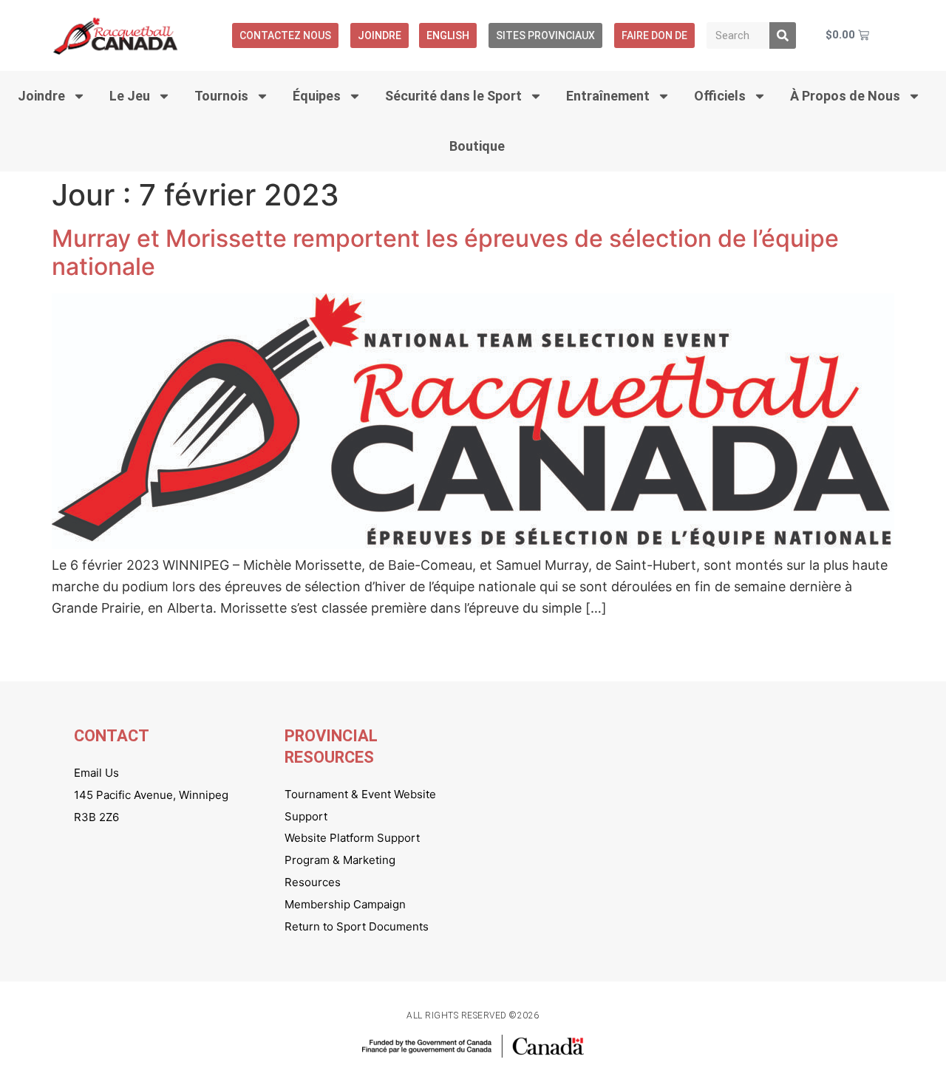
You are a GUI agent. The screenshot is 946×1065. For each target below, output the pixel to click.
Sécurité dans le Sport (453, 95)
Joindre (379, 35)
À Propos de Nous (845, 95)
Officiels (720, 95)
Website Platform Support (352, 838)
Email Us (96, 773)
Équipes (317, 95)
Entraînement (608, 95)
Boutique (477, 146)
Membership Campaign (345, 904)
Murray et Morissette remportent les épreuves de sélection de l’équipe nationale (445, 252)
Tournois (221, 95)
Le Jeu (129, 95)
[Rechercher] (782, 35)
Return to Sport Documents (357, 926)
